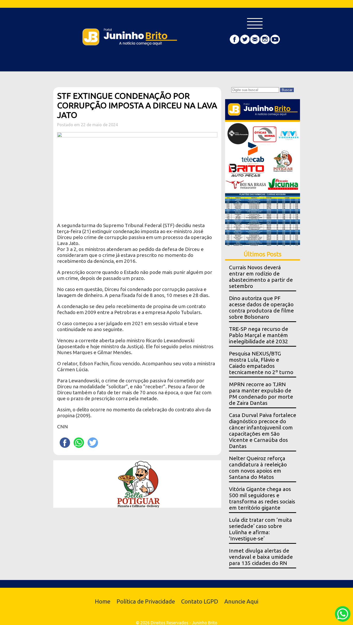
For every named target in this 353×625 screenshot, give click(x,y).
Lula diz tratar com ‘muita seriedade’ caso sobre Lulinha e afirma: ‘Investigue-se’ (260, 529)
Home (102, 601)
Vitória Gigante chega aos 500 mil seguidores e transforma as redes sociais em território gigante (262, 498)
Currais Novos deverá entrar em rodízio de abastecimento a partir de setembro (261, 276)
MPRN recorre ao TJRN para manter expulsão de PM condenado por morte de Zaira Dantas (261, 393)
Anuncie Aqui (241, 601)
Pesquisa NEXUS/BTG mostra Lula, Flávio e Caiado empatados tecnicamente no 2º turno (261, 363)
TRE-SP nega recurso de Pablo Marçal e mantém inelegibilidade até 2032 (258, 335)
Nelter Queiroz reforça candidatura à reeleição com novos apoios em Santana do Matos (258, 467)
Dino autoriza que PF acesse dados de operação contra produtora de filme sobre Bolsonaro (261, 307)
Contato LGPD (199, 601)
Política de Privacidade (146, 601)
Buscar (287, 90)
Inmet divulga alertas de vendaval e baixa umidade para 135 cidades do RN (261, 557)
